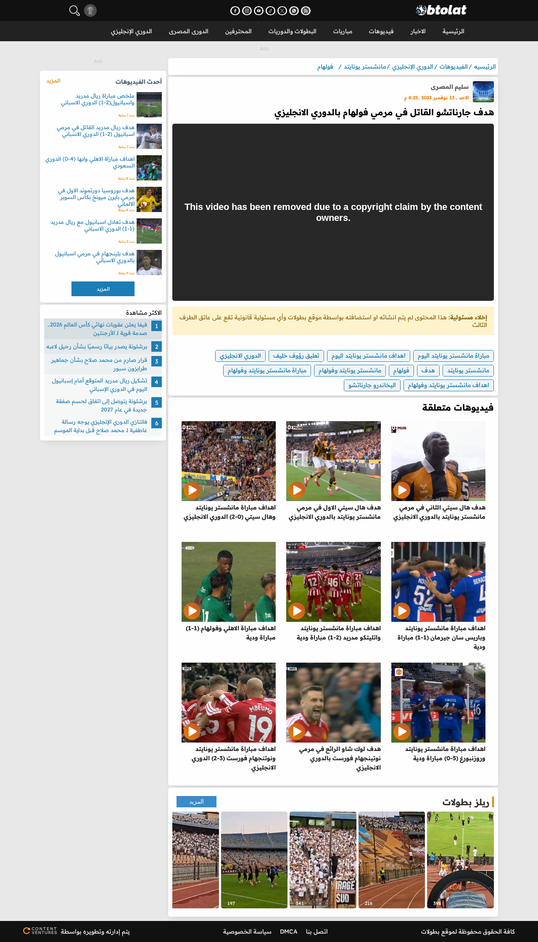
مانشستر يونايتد (468, 370)
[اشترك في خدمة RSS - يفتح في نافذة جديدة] (306, 10)
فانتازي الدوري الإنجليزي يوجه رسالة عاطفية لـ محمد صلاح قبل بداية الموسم (100, 425)
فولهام (401, 370)
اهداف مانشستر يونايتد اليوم (369, 355)
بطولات (430, 931)
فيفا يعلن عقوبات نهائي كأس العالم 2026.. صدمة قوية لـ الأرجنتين (97, 328)
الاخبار (418, 31)
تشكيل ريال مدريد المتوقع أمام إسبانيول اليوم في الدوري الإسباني (99, 384)
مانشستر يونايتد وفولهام (350, 370)
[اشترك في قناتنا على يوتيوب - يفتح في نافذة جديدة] (259, 10)
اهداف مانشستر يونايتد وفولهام (448, 385)
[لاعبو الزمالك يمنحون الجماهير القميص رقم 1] (254, 860)
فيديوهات (381, 31)
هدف (428, 370)
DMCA (289, 931)
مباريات (342, 31)
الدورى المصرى (188, 31)
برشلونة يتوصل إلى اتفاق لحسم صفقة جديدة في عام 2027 (101, 405)
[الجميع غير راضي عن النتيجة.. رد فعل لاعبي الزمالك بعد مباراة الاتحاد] (460, 860)
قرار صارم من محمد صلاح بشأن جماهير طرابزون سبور (99, 363)
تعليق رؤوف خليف (296, 355)
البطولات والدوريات (292, 31)
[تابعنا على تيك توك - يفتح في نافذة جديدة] (270, 10)
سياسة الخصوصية (247, 931)
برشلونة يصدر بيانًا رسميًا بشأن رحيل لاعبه (96, 346)
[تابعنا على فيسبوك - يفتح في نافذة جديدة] (235, 10)
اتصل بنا (317, 931)
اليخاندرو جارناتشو (372, 385)
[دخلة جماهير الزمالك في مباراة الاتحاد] (392, 860)
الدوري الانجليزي (240, 355)
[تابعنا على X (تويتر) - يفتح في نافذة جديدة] (282, 10)
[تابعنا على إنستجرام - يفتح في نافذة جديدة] (247, 10)
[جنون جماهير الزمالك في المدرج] (323, 860)
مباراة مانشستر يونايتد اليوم (453, 355)
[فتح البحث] (74, 10)
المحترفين (238, 31)
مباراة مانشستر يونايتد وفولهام (267, 370)
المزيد (196, 802)
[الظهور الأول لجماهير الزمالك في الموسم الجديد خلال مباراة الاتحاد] (185, 860)
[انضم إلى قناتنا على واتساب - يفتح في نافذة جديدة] (294, 10)
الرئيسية (453, 31)
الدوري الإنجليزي (131, 31)
